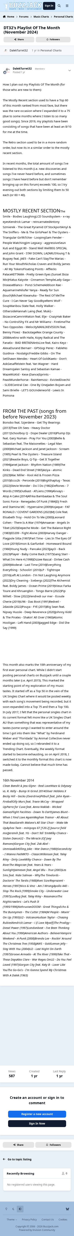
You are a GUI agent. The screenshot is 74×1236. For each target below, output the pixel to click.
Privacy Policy (29, 1219)
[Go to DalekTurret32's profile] (5, 51)
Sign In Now (37, 1123)
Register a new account (37, 1114)
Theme (11, 1219)
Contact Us (48, 1219)
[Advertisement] (37, 1025)
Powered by (37, 1230)
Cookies (63, 1219)
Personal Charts (51, 50)
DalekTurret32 (19, 50)
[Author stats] (70, 70)
